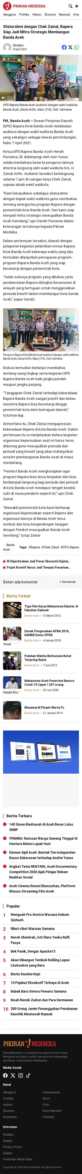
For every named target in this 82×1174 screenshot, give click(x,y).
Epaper (7, 1141)
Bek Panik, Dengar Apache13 (33, 951)
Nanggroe (9, 14)
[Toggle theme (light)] (76, 6)
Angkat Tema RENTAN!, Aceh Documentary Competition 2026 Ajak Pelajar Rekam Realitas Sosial (43, 871)
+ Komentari (67, 582)
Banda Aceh (31, 615)
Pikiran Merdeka (29, 6)
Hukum (36, 14)
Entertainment (52, 1111)
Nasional (64, 14)
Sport (46, 1098)
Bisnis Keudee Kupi (25, 974)
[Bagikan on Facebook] (64, 47)
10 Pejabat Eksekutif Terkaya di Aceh (40, 983)
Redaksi (8, 1134)
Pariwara (48, 1117)
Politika (24, 14)
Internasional (51, 1092)
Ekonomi (50, 14)
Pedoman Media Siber (17, 1159)
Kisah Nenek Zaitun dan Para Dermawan (42, 1000)
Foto (46, 1104)
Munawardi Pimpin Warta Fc (44, 707)
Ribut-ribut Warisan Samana (33, 929)
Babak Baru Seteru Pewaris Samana (38, 991)
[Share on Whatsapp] (76, 47)
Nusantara (10, 1117)
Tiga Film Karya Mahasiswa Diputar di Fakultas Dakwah (51, 608)
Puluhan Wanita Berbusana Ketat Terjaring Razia (47, 658)
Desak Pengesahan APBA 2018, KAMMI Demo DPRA (46, 633)
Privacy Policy (12, 1147)
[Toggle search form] (70, 6)
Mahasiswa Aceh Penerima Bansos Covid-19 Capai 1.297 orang (49, 682)
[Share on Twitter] (70, 47)
